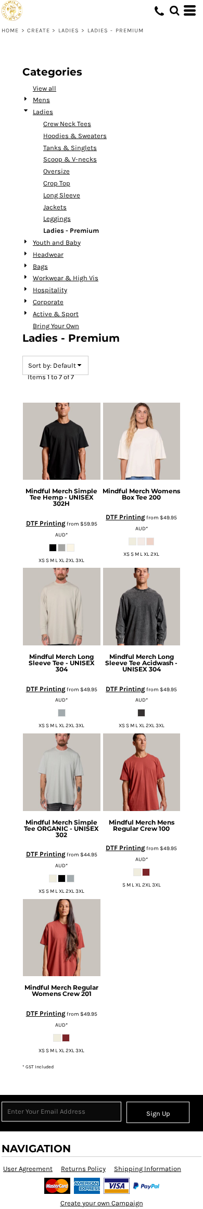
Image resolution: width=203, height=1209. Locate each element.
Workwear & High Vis (65, 278)
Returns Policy (83, 1169)
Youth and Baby (57, 242)
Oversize (56, 171)
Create (38, 30)
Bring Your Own (56, 326)
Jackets (55, 207)
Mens (41, 100)
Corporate (48, 302)
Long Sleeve (61, 195)
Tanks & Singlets (70, 148)
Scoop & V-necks (70, 159)
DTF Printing (46, 523)
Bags (40, 266)
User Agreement (28, 1169)
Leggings (57, 218)
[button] (174, 10)
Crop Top (56, 183)
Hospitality (50, 290)
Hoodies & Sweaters (75, 136)
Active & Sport (56, 314)
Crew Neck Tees (67, 124)
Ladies (69, 30)
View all (44, 88)
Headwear (48, 254)
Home (10, 30)
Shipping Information (147, 1169)
